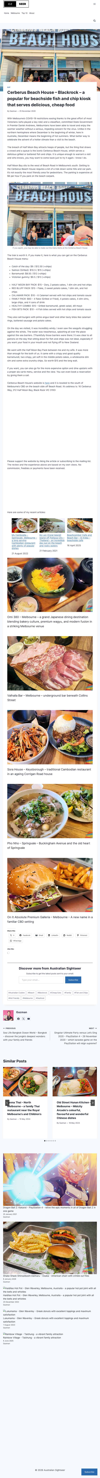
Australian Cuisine (16, 993)
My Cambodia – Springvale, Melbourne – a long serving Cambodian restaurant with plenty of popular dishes (24, 542)
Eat (9, 87)
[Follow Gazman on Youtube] (28, 1019)
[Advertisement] (50, 492)
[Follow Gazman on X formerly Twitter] (23, 1019)
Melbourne (15, 13)
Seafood (40, 998)
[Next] (93, 1103)
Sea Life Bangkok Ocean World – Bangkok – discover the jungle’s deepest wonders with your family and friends (25, 1034)
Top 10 (24, 13)
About (31, 13)
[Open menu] (94, 4)
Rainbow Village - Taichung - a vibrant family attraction (32, 1337)
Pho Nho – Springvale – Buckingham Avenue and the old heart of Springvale (48, 845)
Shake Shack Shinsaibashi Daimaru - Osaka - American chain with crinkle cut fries (46, 1276)
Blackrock (42, 993)
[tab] (44, 1140)
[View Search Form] (94, 20)
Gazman (13, 111)
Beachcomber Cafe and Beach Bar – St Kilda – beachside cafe (79, 538)
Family (67, 993)
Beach (31, 993)
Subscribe (73, 980)
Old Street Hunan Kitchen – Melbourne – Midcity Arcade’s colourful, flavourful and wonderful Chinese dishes (74, 1110)
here (47, 383)
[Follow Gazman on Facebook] (18, 1019)
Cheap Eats (55, 993)
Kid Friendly (13, 998)
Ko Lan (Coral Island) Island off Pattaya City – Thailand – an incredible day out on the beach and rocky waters (52, 540)
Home (6, 13)
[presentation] (25, 1081)
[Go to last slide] (7, 1103)
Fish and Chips (81, 993)
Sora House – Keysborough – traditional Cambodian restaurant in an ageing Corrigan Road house (49, 772)
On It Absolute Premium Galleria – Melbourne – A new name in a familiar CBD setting (50, 919)
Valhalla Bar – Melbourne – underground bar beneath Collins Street (47, 698)
